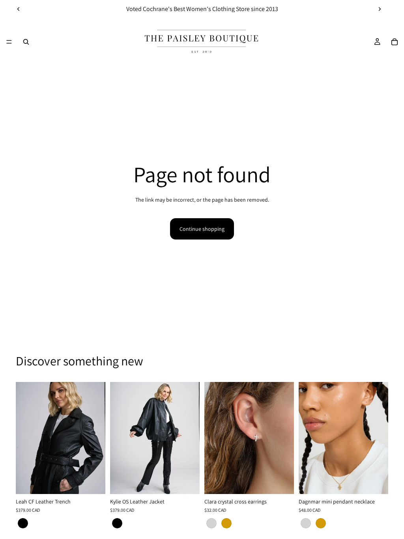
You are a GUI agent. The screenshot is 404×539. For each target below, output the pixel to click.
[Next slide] (379, 9)
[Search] (26, 42)
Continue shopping (202, 228)
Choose (99, 481)
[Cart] (394, 42)
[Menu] (9, 42)
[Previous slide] (18, 9)
